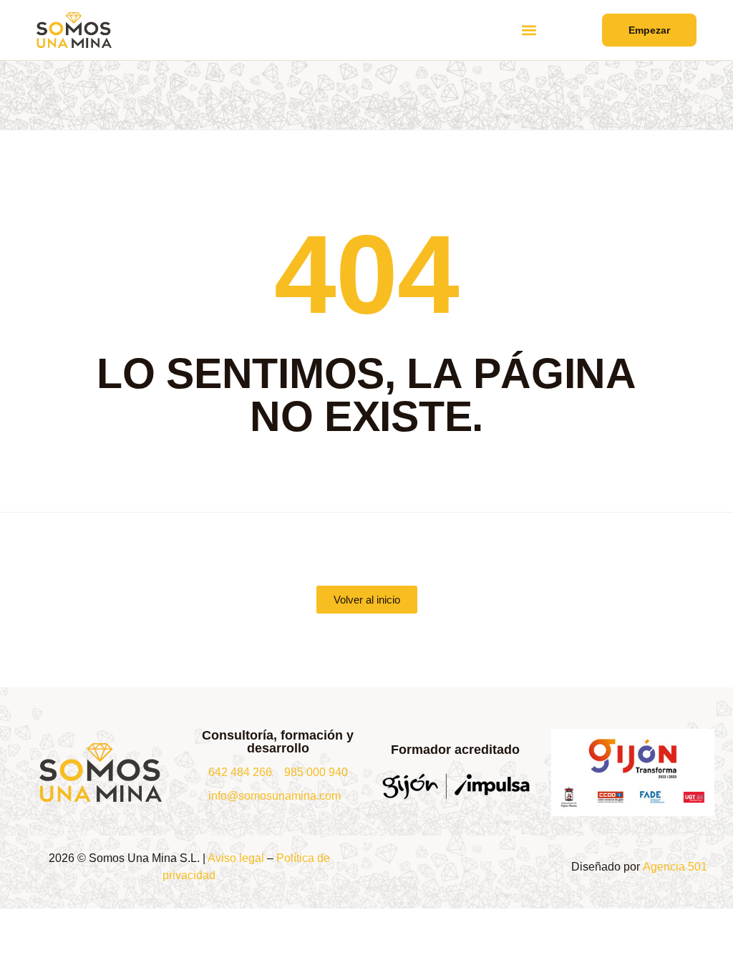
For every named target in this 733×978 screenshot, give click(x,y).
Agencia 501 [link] (675, 867)
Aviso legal (236, 858)
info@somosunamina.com (274, 796)
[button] (529, 30)
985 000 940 (316, 772)
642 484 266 (240, 772)
